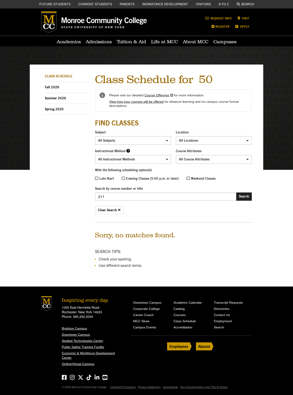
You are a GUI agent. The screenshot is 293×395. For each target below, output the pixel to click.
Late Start (106, 178)
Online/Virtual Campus (78, 364)
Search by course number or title (119, 188)
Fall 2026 (52, 87)
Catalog (179, 309)
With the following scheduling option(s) (123, 170)
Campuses (224, 41)
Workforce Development (165, 4)
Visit (245, 18)
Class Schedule (59, 76)
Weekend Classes (203, 178)
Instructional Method (110, 151)
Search (247, 4)
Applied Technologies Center (82, 341)
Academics (69, 41)
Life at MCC (164, 41)
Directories (221, 309)
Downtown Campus (76, 334)
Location (182, 132)
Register (222, 26)
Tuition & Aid (131, 41)
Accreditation (183, 327)
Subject (100, 132)
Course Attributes (188, 151)
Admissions (99, 41)
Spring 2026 (54, 109)
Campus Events (144, 327)
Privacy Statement (149, 387)
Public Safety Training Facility (83, 347)
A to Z (224, 4)
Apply (244, 26)
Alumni (204, 346)
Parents (127, 4)
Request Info (221, 18)
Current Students (95, 4)
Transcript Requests (228, 302)
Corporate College (146, 309)
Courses (180, 315)
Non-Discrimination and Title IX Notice (204, 387)
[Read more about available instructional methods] (128, 150)
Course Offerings (158, 95)
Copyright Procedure (123, 387)
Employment (223, 321)
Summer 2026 (55, 98)
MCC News (141, 321)
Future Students (55, 4)
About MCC (195, 41)
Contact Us (222, 315)
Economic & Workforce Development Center (88, 355)
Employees (178, 346)
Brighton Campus (74, 328)
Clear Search (108, 210)
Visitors (203, 4)
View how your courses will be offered (136, 101)
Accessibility (170, 387)
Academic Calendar (188, 302)
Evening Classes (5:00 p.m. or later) (152, 178)
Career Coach (143, 315)
